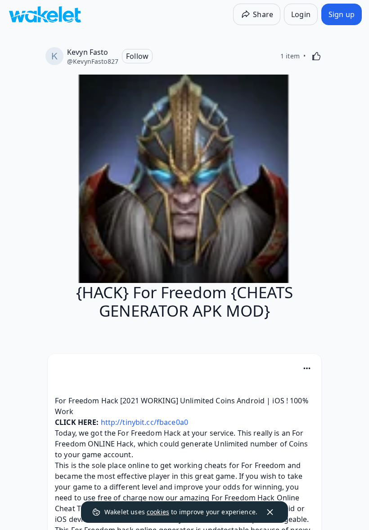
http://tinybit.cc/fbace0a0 (144, 422)
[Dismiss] (270, 512)
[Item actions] (307, 368)
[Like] (316, 56)
